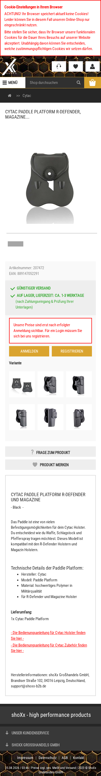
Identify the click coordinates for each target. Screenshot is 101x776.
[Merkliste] (76, 66)
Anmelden (29, 351)
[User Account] (92, 66)
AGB (65, 758)
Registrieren (72, 351)
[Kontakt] (59, 66)
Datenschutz (47, 758)
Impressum (25, 758)
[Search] (78, 82)
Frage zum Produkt (53, 452)
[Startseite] (9, 67)
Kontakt (78, 758)
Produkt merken (54, 465)
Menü (12, 82)
